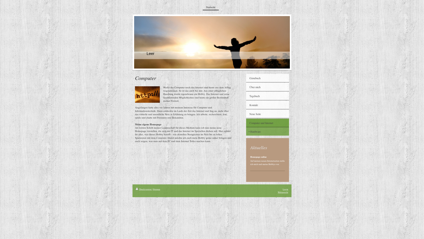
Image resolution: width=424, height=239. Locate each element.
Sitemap (156, 189)
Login (285, 189)
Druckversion (145, 189)
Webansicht (283, 192)
